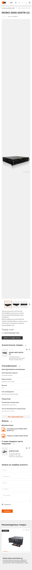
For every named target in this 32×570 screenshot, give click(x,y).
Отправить (7, 511)
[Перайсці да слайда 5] (26, 551)
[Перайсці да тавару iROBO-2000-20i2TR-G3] (5, 353)
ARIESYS (11, 448)
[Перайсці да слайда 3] (16, 551)
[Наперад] (29, 304)
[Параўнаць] (26, 350)
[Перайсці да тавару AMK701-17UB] (5, 451)
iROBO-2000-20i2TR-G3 (16, 353)
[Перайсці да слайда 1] (5, 551)
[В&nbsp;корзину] (28, 530)
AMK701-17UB (14, 451)
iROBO (11, 349)
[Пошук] (15, 3)
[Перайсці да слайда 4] (21, 551)
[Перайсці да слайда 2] (10, 551)
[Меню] (29, 2)
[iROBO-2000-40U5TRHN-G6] (16, 541)
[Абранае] (29, 350)
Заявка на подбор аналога (12, 338)
